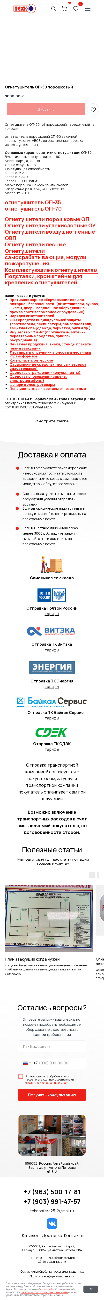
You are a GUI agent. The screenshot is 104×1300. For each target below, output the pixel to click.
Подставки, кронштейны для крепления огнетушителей (43, 279)
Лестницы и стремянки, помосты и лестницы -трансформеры (50, 354)
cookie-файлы (47, 1289)
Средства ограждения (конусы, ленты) (45, 372)
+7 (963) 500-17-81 (52, 1192)
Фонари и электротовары (32, 384)
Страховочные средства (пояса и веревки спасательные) (48, 366)
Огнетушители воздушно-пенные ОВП (50, 235)
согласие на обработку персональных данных (44, 1292)
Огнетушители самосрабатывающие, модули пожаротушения (45, 257)
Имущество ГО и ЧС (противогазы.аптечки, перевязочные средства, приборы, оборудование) (48, 336)
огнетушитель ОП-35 (33, 202)
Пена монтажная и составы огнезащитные (48, 388)
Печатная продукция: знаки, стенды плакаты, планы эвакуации (51, 346)
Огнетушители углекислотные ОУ (50, 225)
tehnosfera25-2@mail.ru (52, 1210)
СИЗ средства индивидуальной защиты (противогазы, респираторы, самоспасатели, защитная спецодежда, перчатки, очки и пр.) (51, 324)
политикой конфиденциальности (48, 1082)
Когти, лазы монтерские (31, 360)
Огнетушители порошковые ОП (47, 219)
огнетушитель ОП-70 (33, 208)
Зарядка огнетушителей (32, 315)
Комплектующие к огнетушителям (51, 270)
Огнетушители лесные (35, 244)
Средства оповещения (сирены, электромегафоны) (38, 378)
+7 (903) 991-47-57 (52, 1201)
